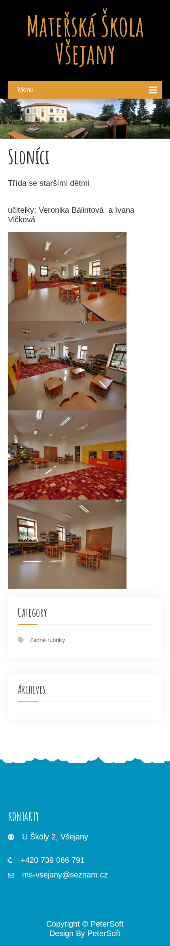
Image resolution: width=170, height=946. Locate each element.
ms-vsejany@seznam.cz (65, 874)
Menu (26, 89)
